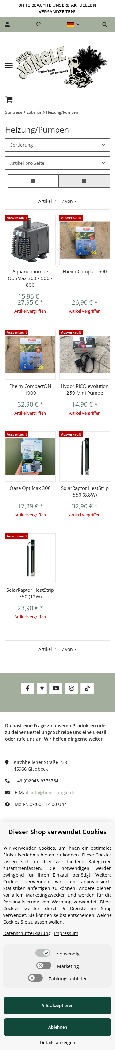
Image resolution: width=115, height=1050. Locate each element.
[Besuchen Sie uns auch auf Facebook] (27, 688)
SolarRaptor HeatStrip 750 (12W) (30, 593)
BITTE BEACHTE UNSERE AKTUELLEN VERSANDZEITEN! (57, 8)
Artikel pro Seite (27, 163)
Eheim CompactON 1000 (30, 389)
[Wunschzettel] (38, 24)
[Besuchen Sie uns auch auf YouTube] (55, 688)
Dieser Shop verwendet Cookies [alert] (57, 831)
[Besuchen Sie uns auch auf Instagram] (71, 688)
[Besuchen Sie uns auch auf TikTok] (87, 688)
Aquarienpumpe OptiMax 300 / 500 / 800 (30, 278)
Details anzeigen (57, 1042)
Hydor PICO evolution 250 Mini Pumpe (85, 389)
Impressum (66, 933)
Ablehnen (57, 1027)
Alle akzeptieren (57, 1005)
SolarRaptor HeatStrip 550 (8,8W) (85, 491)
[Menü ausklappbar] (9, 65)
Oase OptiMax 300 (30, 488)
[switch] (42, 953)
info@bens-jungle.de (53, 792)
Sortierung (21, 145)
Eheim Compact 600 (85, 271)
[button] (73, 24)
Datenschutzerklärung (27, 933)
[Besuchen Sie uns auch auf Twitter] (42, 688)
